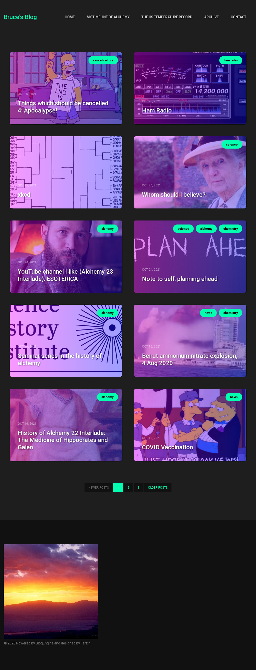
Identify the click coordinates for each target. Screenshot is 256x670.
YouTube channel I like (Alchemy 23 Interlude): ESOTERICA (65, 275)
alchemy (108, 229)
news (208, 313)
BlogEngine (45, 643)
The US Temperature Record (167, 17)
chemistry (230, 229)
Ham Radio (157, 110)
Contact (238, 17)
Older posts (158, 487)
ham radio (231, 60)
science (232, 144)
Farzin (85, 643)
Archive (211, 17)
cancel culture (103, 60)
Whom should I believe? (174, 194)
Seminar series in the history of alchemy (60, 359)
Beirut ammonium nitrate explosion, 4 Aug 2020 (190, 359)
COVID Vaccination (167, 447)
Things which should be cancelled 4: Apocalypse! (63, 107)
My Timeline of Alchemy (108, 17)
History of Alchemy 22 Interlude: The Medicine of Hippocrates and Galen (63, 440)
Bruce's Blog (20, 17)
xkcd (24, 194)
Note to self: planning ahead (180, 278)
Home (70, 17)
